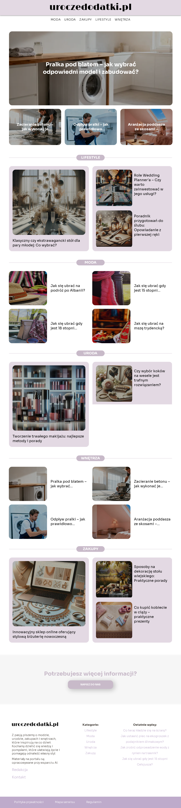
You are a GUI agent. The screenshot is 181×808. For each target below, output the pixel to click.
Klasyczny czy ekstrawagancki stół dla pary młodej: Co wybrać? (46, 242)
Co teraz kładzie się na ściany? (145, 730)
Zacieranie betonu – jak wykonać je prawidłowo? (35, 127)
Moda (56, 19)
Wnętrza (122, 19)
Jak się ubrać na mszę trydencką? (149, 325)
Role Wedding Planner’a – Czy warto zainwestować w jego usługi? (148, 184)
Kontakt (19, 777)
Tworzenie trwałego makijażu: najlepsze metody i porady (48, 438)
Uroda (70, 19)
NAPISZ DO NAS (90, 684)
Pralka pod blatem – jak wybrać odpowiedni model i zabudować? (91, 68)
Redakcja (20, 770)
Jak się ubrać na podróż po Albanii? (68, 288)
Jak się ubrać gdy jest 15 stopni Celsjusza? (150, 288)
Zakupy (85, 19)
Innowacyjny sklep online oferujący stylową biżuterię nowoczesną (44, 634)
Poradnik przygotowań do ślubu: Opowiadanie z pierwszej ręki (148, 225)
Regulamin (93, 802)
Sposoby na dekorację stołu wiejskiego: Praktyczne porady (150, 574)
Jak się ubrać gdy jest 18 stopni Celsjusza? (66, 326)
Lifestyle (103, 19)
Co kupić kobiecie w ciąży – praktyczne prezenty (150, 614)
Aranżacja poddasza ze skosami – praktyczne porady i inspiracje (146, 127)
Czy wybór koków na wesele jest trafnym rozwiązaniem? (149, 378)
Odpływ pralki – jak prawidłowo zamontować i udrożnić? (90, 127)
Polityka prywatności (29, 802)
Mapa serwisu (65, 802)
